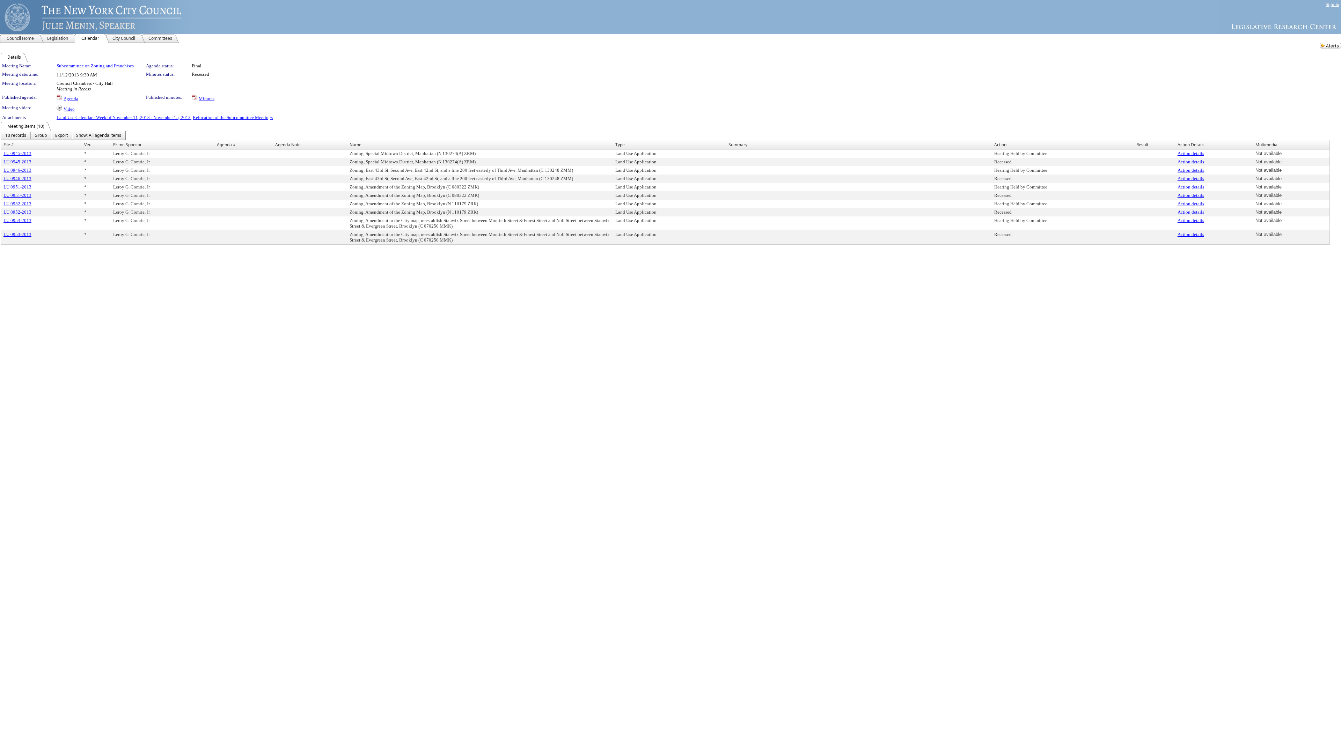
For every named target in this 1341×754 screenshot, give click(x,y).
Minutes (206, 98)
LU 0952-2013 (17, 203)
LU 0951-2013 (17, 187)
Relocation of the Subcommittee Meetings (233, 117)
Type (620, 145)
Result (1142, 145)
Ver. (87, 145)
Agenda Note (288, 145)
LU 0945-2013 (17, 153)
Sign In (1332, 4)
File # (8, 145)
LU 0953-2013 (17, 220)
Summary (737, 145)
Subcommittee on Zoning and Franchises (95, 65)
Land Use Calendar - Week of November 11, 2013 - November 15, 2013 (124, 117)
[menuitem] (15, 135)
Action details (1191, 153)
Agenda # (226, 145)
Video (69, 109)
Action (1000, 145)
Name (355, 145)
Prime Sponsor (127, 145)
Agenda (71, 98)
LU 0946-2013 (17, 170)
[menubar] (63, 135)
